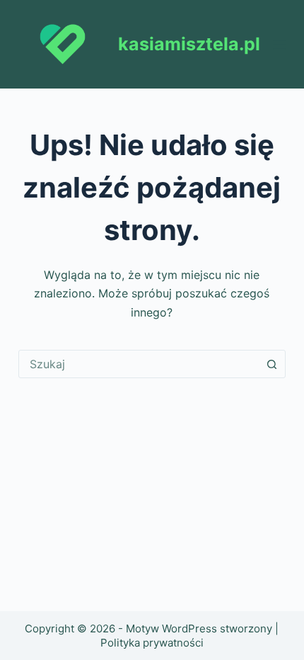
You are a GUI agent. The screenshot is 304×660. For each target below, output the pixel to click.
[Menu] (279, 44)
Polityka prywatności (152, 642)
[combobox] (138, 364)
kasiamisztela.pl (189, 44)
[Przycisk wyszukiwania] (271, 364)
